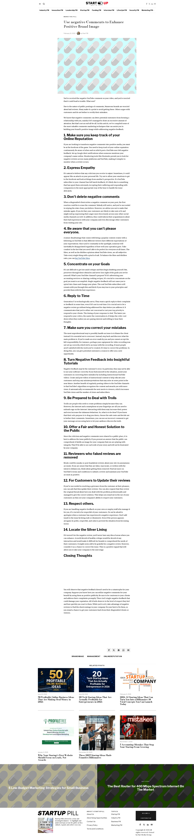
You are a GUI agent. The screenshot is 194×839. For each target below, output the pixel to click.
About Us (90, 814)
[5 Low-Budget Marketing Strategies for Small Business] (48, 786)
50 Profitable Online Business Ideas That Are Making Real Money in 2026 (56, 699)
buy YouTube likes (82, 258)
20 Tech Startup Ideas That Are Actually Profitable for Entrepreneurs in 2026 (95, 699)
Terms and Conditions (95, 829)
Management (93, 656)
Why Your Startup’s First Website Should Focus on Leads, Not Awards (55, 757)
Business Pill (116, 822)
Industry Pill (115, 818)
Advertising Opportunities (97, 818)
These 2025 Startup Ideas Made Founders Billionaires (95, 756)
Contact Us (91, 822)
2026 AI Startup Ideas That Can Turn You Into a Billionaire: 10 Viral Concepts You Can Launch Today (136, 700)
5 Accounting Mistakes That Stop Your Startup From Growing (137, 745)
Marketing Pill (70, 16)
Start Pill (85, 33)
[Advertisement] (97, 574)
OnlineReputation (113, 656)
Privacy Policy (92, 825)
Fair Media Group (144, 835)
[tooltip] (147, 4)
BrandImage (78, 656)
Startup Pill (115, 814)
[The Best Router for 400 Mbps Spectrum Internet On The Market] (145, 786)
